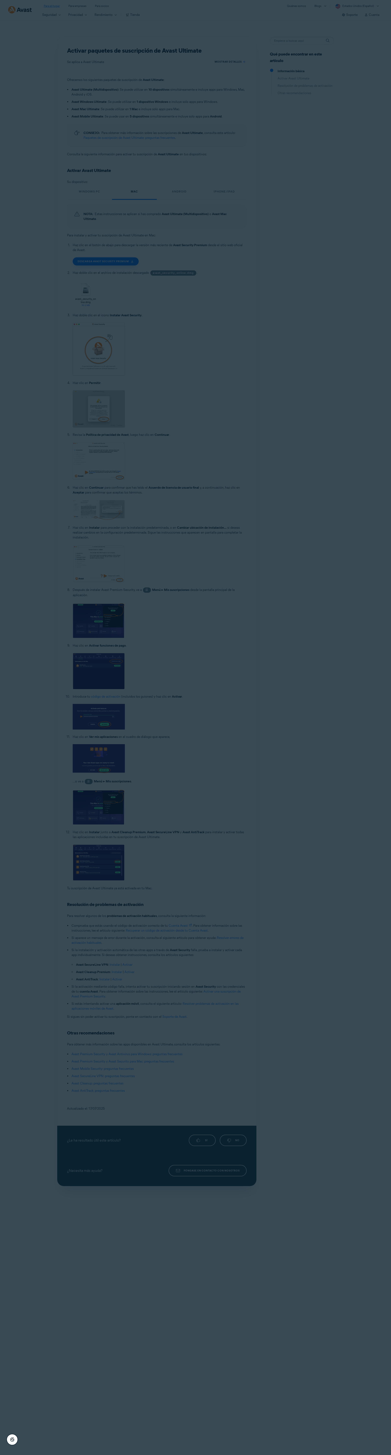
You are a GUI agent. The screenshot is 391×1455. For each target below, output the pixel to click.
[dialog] (195, 727)
